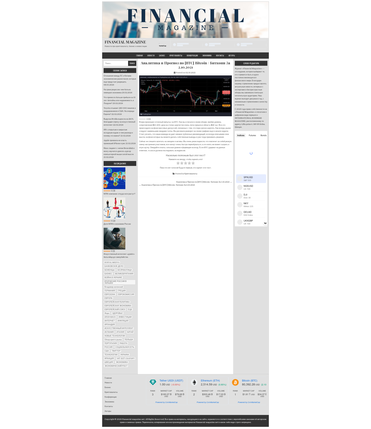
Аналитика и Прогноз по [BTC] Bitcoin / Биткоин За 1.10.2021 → (204, 182)
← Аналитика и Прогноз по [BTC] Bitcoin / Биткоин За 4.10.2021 (167, 185)
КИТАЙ (130, 332)
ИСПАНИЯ (109, 332)
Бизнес (162, 55)
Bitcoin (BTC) (249, 380)
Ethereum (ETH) (210, 380)
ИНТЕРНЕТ (109, 321)
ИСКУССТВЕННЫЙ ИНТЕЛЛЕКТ (118, 328)
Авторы (232, 55)
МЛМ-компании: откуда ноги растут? (119, 194)
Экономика (206, 55)
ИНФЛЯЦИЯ (123, 321)
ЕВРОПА (108, 298)
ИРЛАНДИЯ (109, 324)
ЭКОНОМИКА (122, 362)
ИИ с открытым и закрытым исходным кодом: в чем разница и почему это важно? (118, 133)
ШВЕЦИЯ (108, 362)
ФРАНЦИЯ (109, 358)
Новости (150, 55)
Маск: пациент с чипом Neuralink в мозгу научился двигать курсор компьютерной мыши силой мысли (119, 151)
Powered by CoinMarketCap (166, 402)
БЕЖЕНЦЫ (109, 270)
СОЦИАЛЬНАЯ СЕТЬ (124, 347)
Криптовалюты (176, 55)
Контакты (220, 55)
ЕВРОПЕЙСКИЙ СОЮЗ (114, 309)
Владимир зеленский (113, 287)
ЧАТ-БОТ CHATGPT (126, 358)
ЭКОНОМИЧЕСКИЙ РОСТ (115, 366)
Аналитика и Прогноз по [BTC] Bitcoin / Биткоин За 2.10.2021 (185, 65)
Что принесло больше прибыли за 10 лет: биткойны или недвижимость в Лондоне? (120, 100)
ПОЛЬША (129, 340)
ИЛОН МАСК (110, 317)
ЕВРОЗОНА (109, 294)
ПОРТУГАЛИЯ (110, 343)
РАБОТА (123, 343)
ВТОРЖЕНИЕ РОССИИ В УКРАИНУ (115, 282)
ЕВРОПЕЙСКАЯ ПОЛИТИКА (117, 302)
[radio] (178, 163)
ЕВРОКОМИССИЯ (126, 294)
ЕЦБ (130, 309)
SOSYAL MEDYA (111, 262)
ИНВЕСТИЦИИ (125, 317)
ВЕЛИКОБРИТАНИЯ (124, 274)
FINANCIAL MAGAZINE (125, 41)
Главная (139, 55)
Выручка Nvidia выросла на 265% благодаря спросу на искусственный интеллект (119, 122)
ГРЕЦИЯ (122, 291)
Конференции (192, 55)
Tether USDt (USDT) (171, 380)
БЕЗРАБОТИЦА (125, 270)
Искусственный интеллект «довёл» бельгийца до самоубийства (119, 255)
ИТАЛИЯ (120, 332)
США (106, 351)
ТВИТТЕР (116, 351)
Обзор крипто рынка (113, 340)
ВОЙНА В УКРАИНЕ (113, 277)
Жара (106, 313)
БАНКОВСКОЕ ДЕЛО (113, 266)
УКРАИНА (124, 355)
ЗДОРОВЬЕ (117, 313)
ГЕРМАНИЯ (109, 291)
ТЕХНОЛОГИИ (110, 355)
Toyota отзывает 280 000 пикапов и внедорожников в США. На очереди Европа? (120, 111)
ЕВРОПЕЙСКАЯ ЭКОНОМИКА (117, 306)
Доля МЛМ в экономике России (117, 224)
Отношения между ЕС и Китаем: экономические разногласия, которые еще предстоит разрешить (120, 79)
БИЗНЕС (108, 274)
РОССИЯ (108, 347)
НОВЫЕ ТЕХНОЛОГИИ (114, 336)
